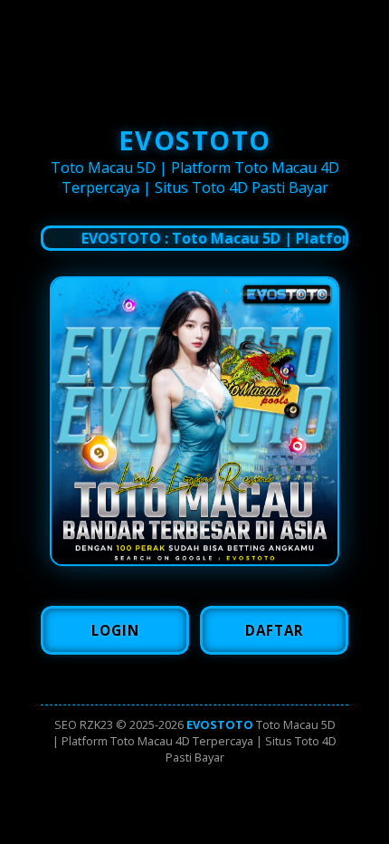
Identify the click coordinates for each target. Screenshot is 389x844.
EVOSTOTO (219, 724)
